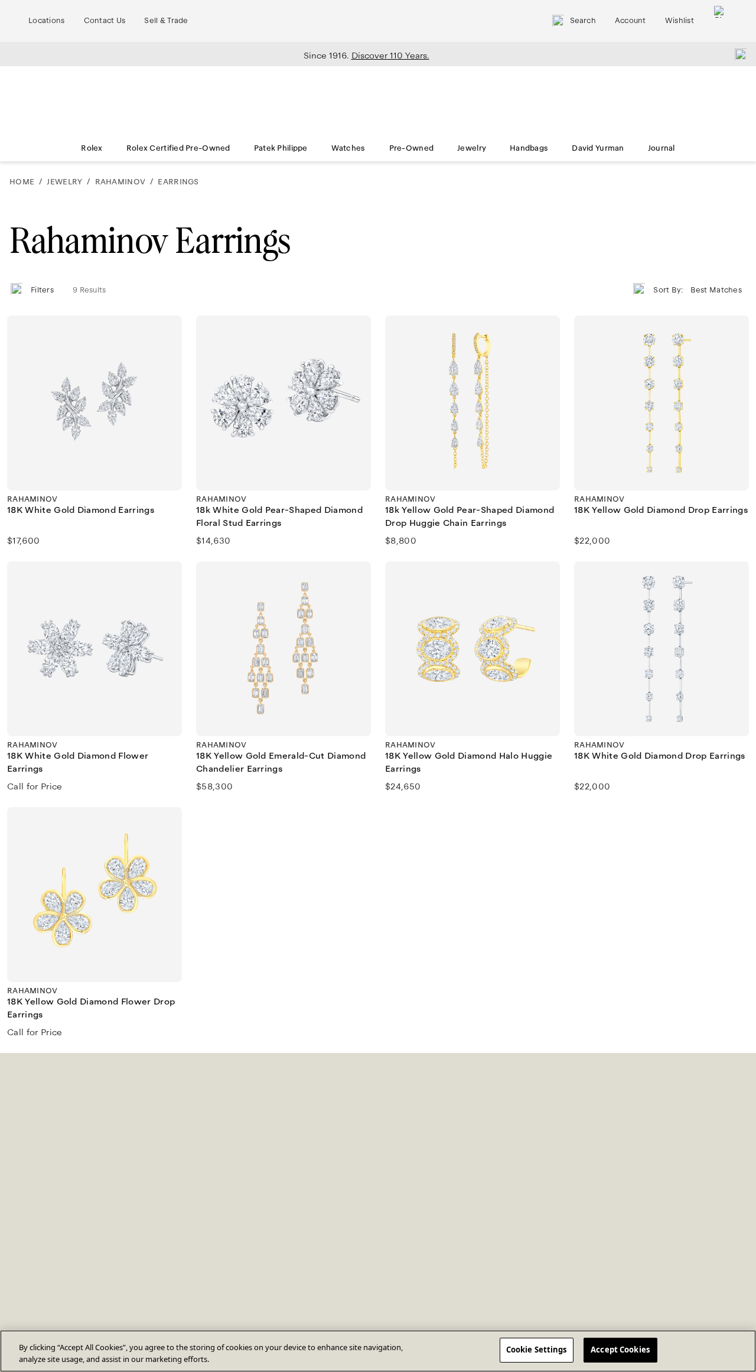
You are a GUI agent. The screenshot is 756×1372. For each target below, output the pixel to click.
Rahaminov (120, 182)
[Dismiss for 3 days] (737, 54)
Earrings (178, 182)
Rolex (91, 148)
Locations (46, 21)
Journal (661, 148)
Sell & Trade (166, 21)
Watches (348, 148)
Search (583, 21)
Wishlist (679, 21)
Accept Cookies (620, 1349)
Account (630, 21)
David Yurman (598, 148)
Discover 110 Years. (390, 55)
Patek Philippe (281, 148)
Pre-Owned (411, 148)
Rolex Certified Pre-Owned (178, 148)
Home (21, 182)
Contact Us (105, 21)
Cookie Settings (536, 1349)
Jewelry (471, 148)
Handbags (529, 148)
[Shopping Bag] (720, 21)
